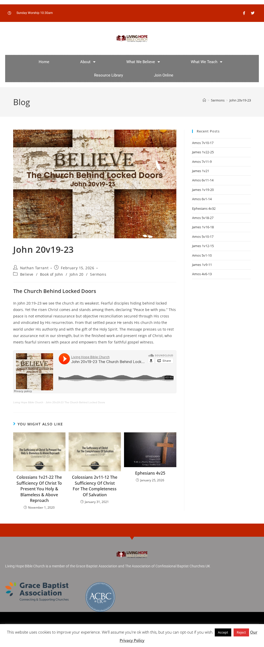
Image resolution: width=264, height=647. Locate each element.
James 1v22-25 (203, 152)
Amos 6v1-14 (202, 199)
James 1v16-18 (203, 227)
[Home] (204, 100)
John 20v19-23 (240, 100)
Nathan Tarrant (34, 267)
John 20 (77, 274)
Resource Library (108, 75)
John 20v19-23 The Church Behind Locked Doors (75, 402)
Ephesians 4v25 (150, 473)
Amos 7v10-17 (202, 142)
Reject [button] (241, 632)
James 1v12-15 (203, 245)
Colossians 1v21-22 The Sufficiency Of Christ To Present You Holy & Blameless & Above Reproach (39, 488)
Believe (27, 274)
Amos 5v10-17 (202, 236)
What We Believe (140, 62)
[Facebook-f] (244, 13)
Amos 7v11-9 (202, 161)
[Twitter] (252, 13)
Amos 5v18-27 (202, 217)
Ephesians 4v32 (204, 208)
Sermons (98, 274)
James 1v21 (200, 171)
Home (44, 62)
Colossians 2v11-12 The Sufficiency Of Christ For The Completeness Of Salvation (94, 485)
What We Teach (204, 62)
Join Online (163, 75)
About (85, 62)
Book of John (51, 274)
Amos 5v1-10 (202, 255)
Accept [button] (223, 632)
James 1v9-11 (202, 264)
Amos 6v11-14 (202, 180)
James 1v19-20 (203, 189)
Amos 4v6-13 (202, 274)
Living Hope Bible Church (28, 402)
